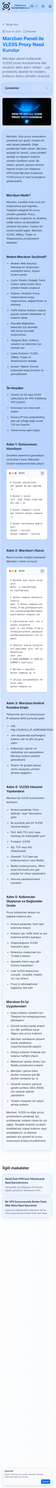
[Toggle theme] (43, 6)
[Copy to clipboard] (42, 473)
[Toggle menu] (50, 6)
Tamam (45, 1481)
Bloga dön (12, 24)
